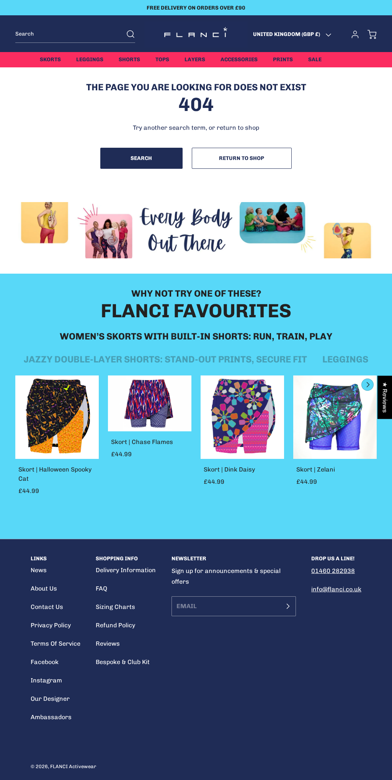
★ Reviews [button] (385, 397)
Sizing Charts (115, 606)
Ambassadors (51, 717)
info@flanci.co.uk (336, 589)
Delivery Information (126, 570)
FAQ (101, 588)
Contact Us (47, 606)
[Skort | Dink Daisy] (242, 417)
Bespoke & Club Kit (123, 662)
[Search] (126, 34)
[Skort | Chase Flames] (149, 403)
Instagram (46, 680)
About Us (44, 588)
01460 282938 (333, 570)
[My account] (351, 34)
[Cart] (368, 34)
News (39, 570)
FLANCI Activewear (73, 766)
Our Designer (50, 698)
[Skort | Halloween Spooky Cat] (57, 417)
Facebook (45, 662)
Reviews (108, 643)
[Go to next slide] (366, 384)
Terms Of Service (55, 643)
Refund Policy (115, 625)
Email (186, 606)
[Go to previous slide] (349, 384)
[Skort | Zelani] (335, 417)
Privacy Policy (51, 625)
